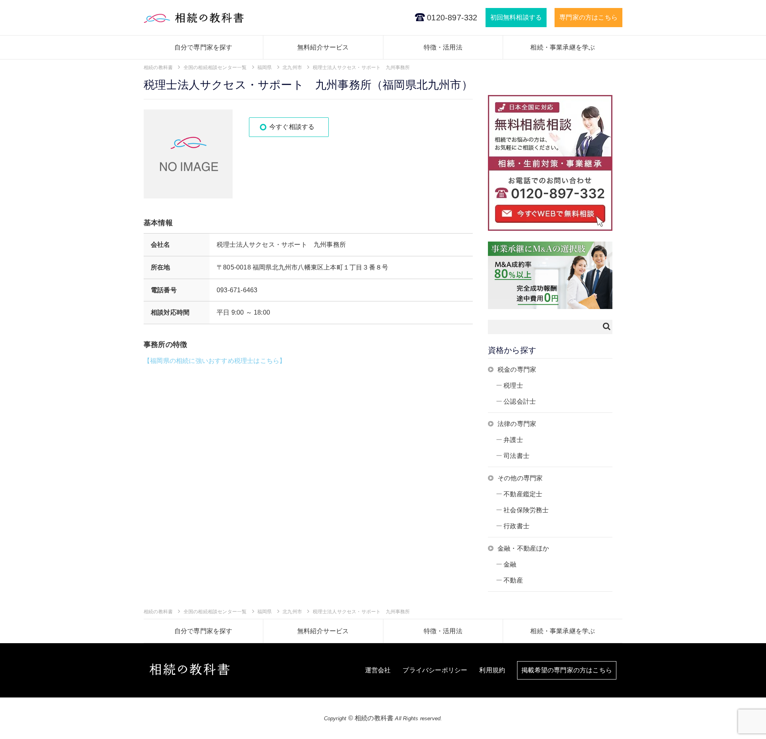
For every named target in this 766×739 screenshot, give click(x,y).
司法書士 (516, 455)
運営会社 (378, 670)
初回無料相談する (516, 17)
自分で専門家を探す (203, 47)
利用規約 (492, 670)
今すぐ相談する (291, 126)
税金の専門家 (517, 369)
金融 (509, 564)
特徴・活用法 (443, 47)
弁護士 (513, 439)
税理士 (513, 385)
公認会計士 (519, 401)
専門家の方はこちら (588, 17)
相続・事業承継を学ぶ (562, 47)
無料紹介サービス (323, 47)
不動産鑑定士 (522, 494)
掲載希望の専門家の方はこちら (566, 670)
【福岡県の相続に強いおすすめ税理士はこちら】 (215, 360)
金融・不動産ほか (523, 548)
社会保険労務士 (526, 510)
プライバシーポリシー (435, 670)
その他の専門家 (520, 478)
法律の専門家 (517, 423)
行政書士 (516, 526)
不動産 (513, 580)
